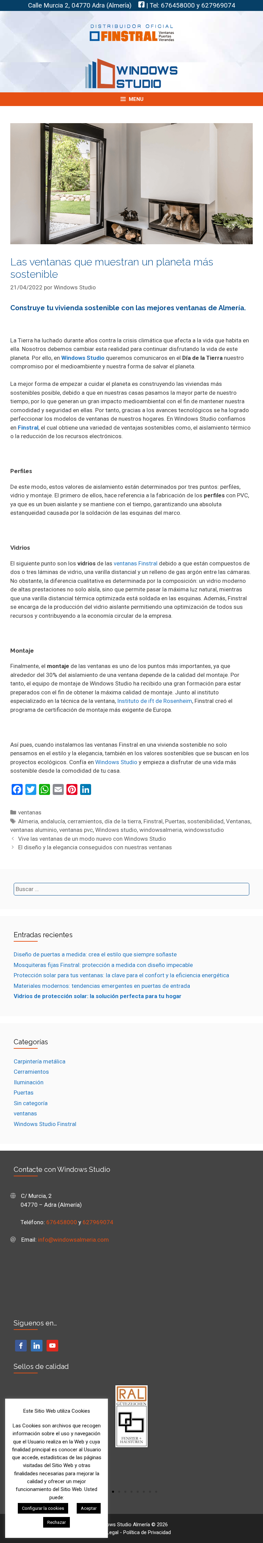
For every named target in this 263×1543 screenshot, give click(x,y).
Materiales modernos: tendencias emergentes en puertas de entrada (102, 985)
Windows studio (116, 829)
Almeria (28, 821)
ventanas (29, 812)
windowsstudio (204, 829)
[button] (113, 1492)
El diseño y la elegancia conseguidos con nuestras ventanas (95, 847)
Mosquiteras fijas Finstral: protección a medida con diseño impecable (103, 965)
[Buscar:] (131, 889)
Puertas (175, 821)
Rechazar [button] (56, 1522)
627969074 (218, 5)
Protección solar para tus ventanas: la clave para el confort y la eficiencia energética (121, 975)
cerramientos (84, 821)
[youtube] (52, 1345)
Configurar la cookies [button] (43, 1508)
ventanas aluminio (33, 829)
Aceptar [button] (89, 1508)
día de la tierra (122, 821)
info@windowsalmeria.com (73, 1239)
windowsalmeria (160, 829)
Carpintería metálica (39, 1061)
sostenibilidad (205, 821)
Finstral (153, 821)
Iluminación (28, 1082)
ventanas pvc (76, 829)
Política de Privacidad (147, 1532)
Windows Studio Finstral (45, 1124)
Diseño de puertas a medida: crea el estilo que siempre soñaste (95, 954)
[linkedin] (36, 1345)
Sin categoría (31, 1103)
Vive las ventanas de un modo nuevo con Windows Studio (92, 838)
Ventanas (238, 821)
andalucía (52, 821)
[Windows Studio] (131, 72)
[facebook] (21, 1345)
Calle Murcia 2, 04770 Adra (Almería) (80, 5)
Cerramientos (31, 1071)
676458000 (178, 5)
